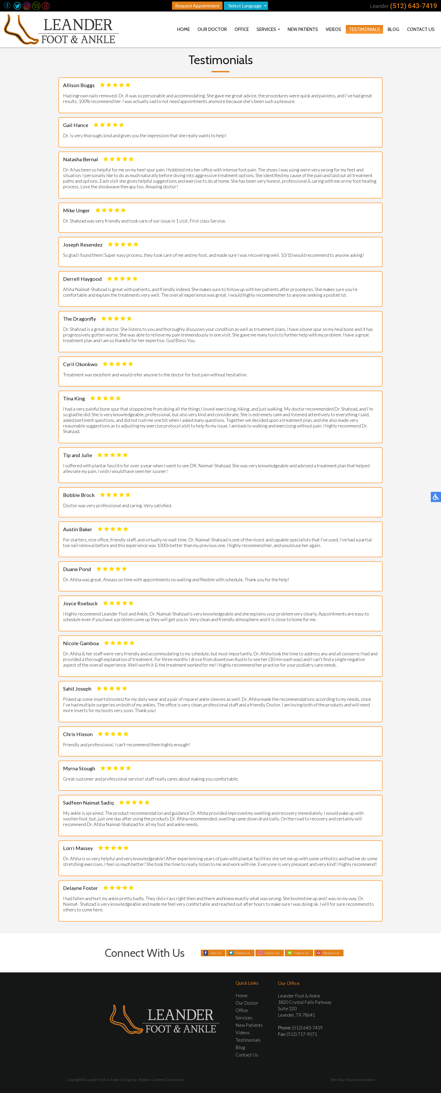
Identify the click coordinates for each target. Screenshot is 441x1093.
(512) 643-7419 (413, 6)
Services (266, 29)
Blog (393, 29)
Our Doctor (212, 29)
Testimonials (364, 29)
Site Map (337, 1079)
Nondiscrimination (361, 1079)
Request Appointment (197, 5)
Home (183, 29)
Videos (333, 29)
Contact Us (421, 29)
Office (242, 29)
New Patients (303, 29)
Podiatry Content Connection (161, 1079)
